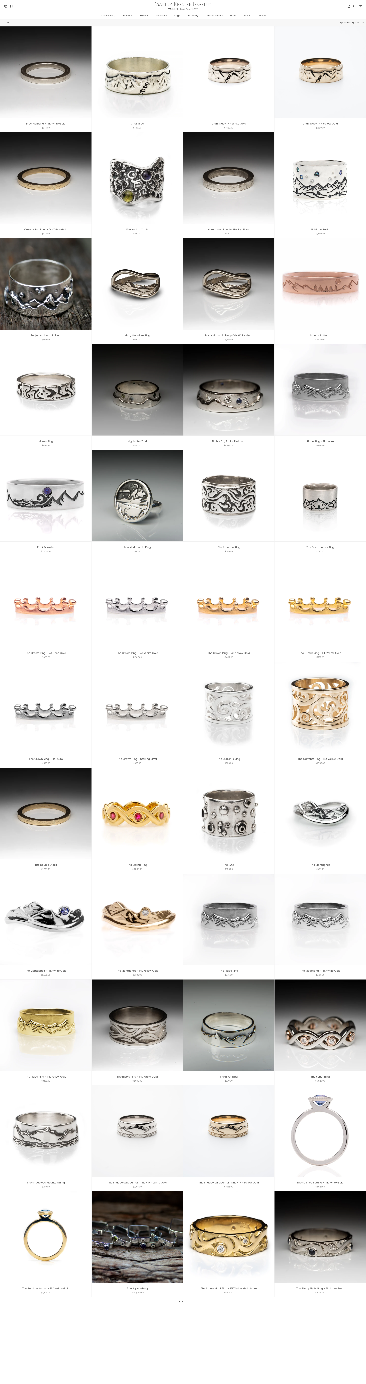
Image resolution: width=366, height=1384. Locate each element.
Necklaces (161, 15)
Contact (262, 15)
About (247, 15)
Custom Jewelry (214, 15)
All (7, 22)
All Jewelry (193, 15)
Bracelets (128, 15)
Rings (177, 15)
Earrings (144, 15)
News (233, 15)
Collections (107, 15)
